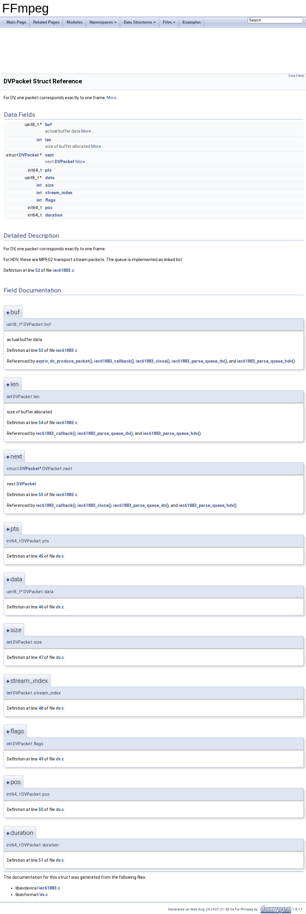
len (48, 139)
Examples (192, 22)
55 (41, 494)
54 (41, 422)
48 (41, 708)
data (49, 177)
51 (41, 860)
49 (41, 759)
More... (113, 97)
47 (41, 657)
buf (48, 124)
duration (53, 215)
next (49, 155)
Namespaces (101, 22)
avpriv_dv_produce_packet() (64, 361)
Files (167, 22)
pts (48, 170)
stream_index (58, 192)
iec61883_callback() (114, 361)
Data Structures (138, 22)
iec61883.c (63, 270)
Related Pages (46, 22)
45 (41, 556)
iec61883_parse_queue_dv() (199, 361)
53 (41, 350)
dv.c (60, 556)
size (49, 185)
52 (37, 270)
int (39, 139)
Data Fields (296, 76)
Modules (74, 22)
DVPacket (29, 155)
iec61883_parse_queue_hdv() (266, 361)
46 (41, 607)
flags (50, 200)
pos (49, 207)
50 (41, 809)
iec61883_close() (153, 361)
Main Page (16, 22)
